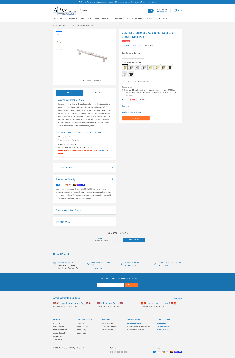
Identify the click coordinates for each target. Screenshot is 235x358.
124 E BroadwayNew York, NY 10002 (164, 326)
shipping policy (82, 326)
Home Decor (137, 18)
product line (57, 336)
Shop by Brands (59, 18)
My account (162, 12)
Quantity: (125, 106)
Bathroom (85, 18)
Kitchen (72, 18)
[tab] (69, 93)
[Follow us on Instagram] (118, 352)
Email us (101, 150)
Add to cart (136, 118)
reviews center (107, 330)
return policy (81, 330)
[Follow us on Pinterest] (122, 352)
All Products (63, 25)
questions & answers (109, 326)
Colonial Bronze (129, 45)
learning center (107, 323)
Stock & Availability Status (131, 112)
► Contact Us (164, 265)
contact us (80, 323)
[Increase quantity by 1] (142, 106)
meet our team (58, 326)
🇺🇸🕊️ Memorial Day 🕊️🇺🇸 (110, 303)
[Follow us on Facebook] (111, 352)
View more (178, 298)
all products (57, 339)
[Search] (151, 11)
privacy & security (59, 333)
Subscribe (131, 285)
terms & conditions (60, 330)
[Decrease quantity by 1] (132, 106)
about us (56, 323)
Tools (165, 18)
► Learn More (96, 268)
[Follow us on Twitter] (115, 352)
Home (55, 25)
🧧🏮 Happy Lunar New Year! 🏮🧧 (158, 303)
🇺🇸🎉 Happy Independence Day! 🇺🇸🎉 (72, 303)
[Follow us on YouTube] (125, 352)
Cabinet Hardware (119, 18)
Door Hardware (100, 18)
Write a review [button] (134, 240)
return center (81, 333)
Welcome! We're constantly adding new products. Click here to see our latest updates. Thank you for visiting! (117, 2)
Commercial (152, 18)
